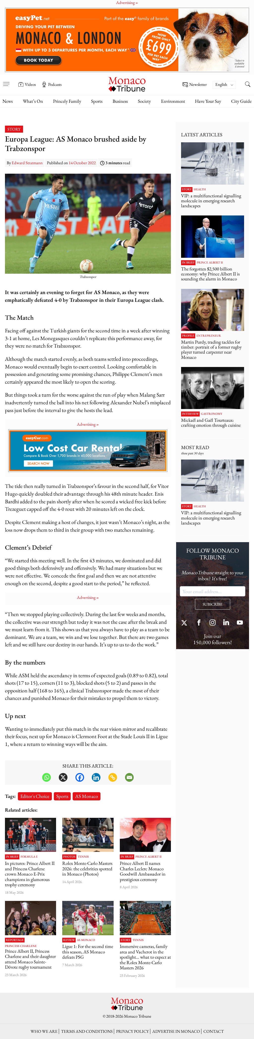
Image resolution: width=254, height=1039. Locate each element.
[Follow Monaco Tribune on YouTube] (240, 623)
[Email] (129, 777)
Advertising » (88, 424)
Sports (96, 101)
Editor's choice (34, 796)
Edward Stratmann (27, 162)
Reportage (15, 940)
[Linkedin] (96, 777)
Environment (173, 101)
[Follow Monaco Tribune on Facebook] (199, 623)
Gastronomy (211, 414)
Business (120, 101)
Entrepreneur (208, 336)
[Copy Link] (112, 777)
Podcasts (55, 84)
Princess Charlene (21, 946)
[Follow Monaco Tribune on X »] (185, 623)
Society (144, 101)
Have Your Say (208, 101)
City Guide (241, 101)
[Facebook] (79, 777)
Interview (190, 414)
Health (200, 189)
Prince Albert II (148, 857)
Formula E (29, 857)
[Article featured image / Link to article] (87, 918)
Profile (188, 336)
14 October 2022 (82, 162)
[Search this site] (248, 85)
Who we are (44, 1031)
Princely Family (67, 101)
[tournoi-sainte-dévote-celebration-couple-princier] (30, 918)
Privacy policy (132, 1031)
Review (69, 940)
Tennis (83, 857)
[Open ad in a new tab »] (127, 40)
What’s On (33, 101)
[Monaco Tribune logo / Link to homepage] (127, 84)
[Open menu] (6, 81)
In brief (12, 857)
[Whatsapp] (46, 777)
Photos (69, 857)
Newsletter (198, 84)
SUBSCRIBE (212, 604)
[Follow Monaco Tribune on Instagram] (212, 623)
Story (14, 129)
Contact (213, 1031)
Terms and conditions (87, 1031)
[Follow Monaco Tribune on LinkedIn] (226, 623)
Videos (30, 84)
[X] (63, 777)
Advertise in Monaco (176, 1031)
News (7, 101)
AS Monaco (86, 796)
